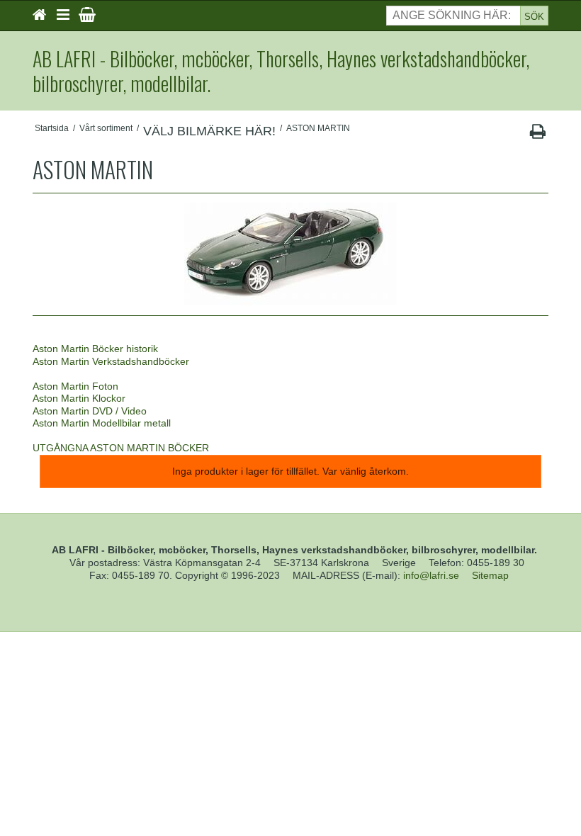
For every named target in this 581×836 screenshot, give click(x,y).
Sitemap (490, 575)
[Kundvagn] (87, 15)
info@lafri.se (431, 575)
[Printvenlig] (537, 135)
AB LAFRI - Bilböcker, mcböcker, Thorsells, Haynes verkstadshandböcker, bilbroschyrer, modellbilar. (281, 71)
